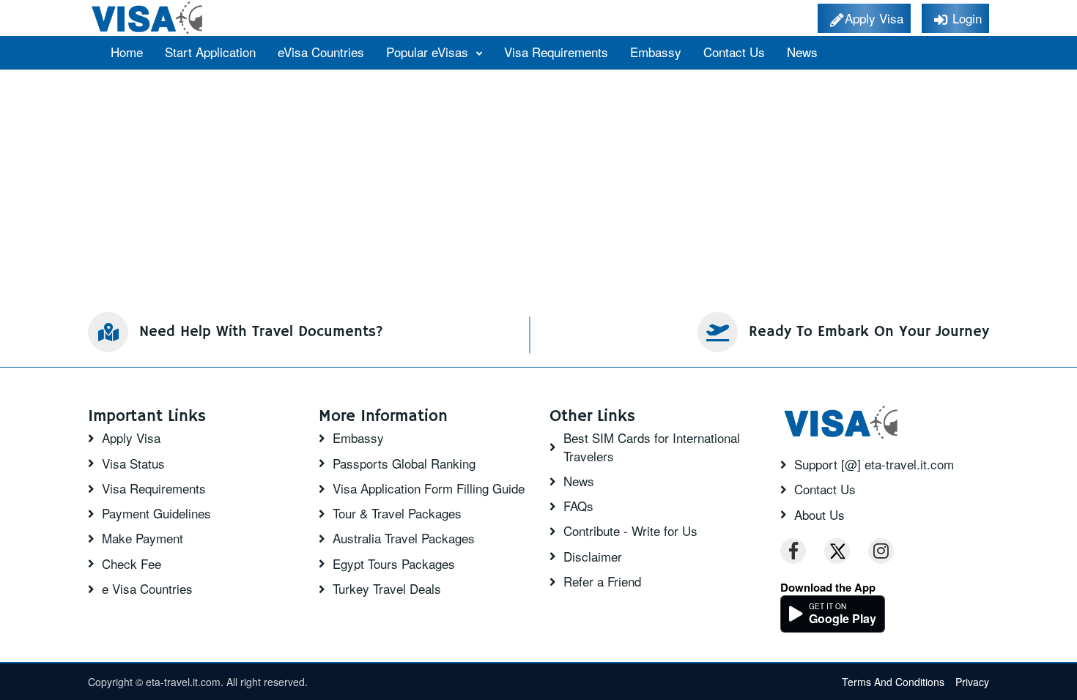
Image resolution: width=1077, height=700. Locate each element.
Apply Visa (131, 438)
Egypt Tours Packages (394, 564)
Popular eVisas (429, 51)
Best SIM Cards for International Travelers (651, 446)
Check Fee (131, 564)
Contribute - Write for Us (630, 531)
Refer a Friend (602, 581)
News (802, 51)
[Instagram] (881, 551)
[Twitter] (837, 551)
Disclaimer (592, 556)
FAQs (578, 506)
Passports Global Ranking (404, 463)
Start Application (210, 51)
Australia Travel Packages (404, 538)
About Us (819, 515)
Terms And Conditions (893, 681)
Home (127, 51)
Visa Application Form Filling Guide (429, 488)
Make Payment (142, 538)
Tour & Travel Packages (397, 513)
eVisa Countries (321, 51)
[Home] (148, 18)
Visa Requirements (556, 51)
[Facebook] (793, 551)
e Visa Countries (147, 588)
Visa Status (133, 463)
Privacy (972, 681)
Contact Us (734, 51)
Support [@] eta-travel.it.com (874, 464)
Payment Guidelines (156, 513)
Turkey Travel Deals (387, 588)
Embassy (655, 51)
